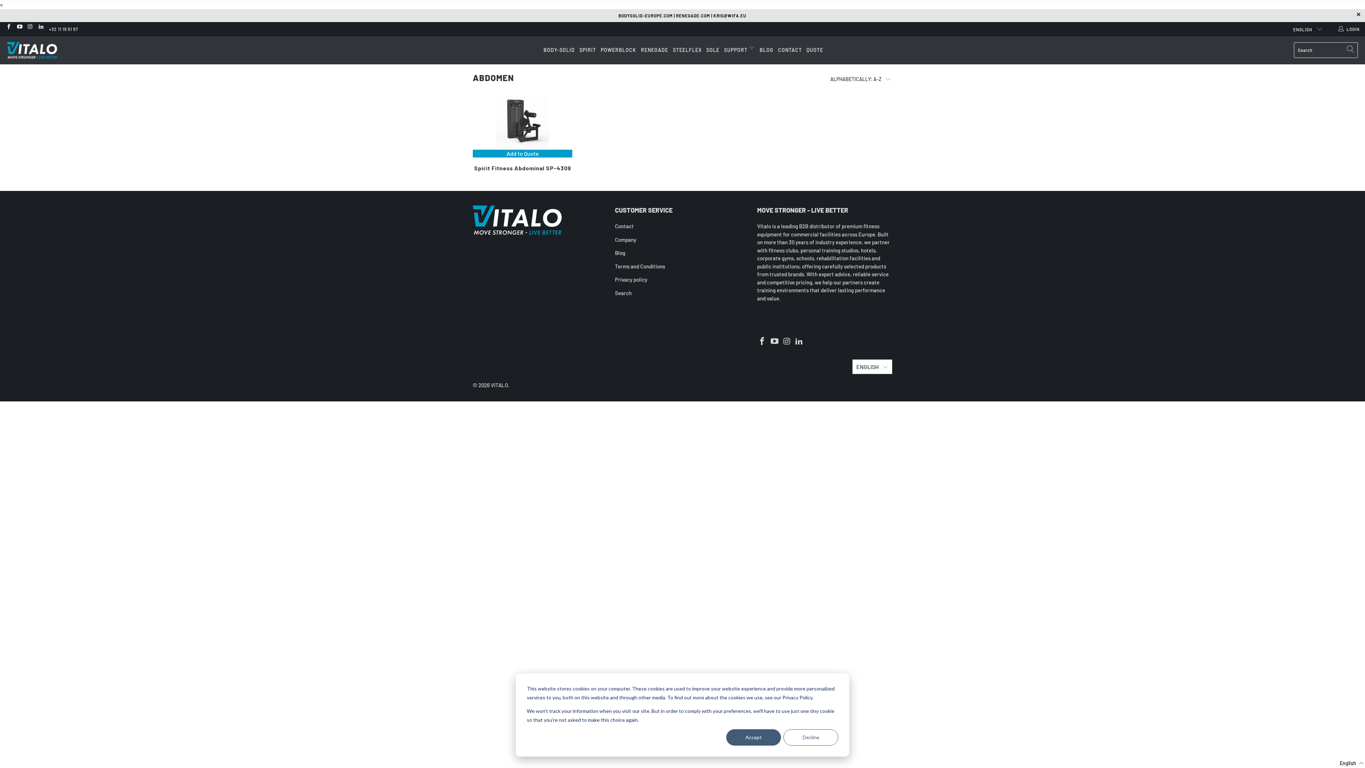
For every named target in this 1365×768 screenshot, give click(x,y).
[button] (1347, 763)
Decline (811, 737)
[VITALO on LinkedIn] (41, 27)
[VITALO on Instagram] (30, 27)
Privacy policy (631, 279)
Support (736, 50)
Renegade (654, 50)
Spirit (587, 50)
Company (625, 239)
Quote (815, 50)
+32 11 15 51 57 (63, 29)
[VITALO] (39, 50)
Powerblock (618, 50)
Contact (790, 50)
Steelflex (687, 50)
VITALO (499, 385)
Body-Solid (559, 50)
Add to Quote (523, 153)
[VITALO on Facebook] (8, 27)
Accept (753, 737)
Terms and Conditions (640, 266)
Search (623, 293)
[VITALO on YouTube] (19, 27)
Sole (712, 50)
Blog (767, 50)
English (1303, 29)
